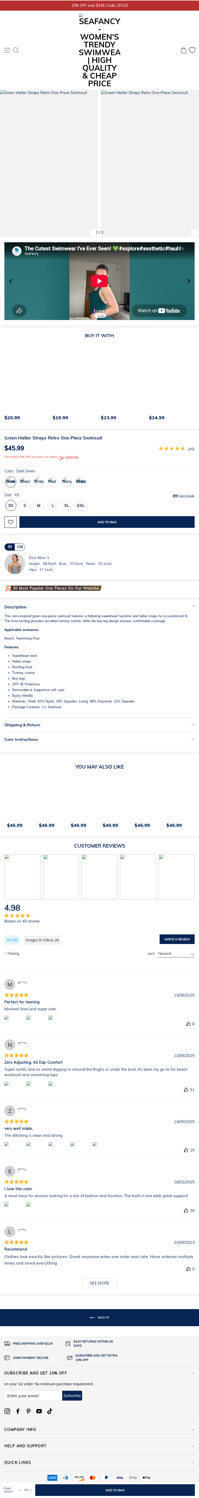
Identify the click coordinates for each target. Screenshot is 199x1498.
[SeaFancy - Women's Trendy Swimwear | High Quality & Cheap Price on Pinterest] (28, 1411)
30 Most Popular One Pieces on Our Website (56, 588)
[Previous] (7, 383)
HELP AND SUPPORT (25, 1446)
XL (66, 505)
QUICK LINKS (17, 1462)
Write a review (177, 939)
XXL (81, 505)
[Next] (189, 383)
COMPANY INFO (20, 1429)
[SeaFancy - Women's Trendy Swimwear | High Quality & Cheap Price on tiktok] (50, 1411)
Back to (103, 1317)
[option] (26, 383)
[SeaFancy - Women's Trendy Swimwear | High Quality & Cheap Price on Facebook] (18, 1411)
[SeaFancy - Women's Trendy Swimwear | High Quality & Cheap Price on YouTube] (39, 1411)
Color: (19, 471)
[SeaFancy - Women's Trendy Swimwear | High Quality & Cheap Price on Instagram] (7, 1411)
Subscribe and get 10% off (35, 1373)
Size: (99, 495)
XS (11, 505)
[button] (188, 281)
